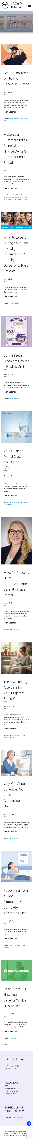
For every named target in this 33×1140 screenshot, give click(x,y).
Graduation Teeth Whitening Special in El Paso (16, 78)
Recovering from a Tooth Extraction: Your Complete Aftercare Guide (16, 902)
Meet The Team (14, 629)
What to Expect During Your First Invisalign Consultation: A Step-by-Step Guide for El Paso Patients (16, 254)
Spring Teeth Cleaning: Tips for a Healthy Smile (16, 361)
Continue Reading (10, 112)
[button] (30, 8)
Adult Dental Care (15, 195)
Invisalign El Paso (14, 303)
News (12, 1135)
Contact (17, 1135)
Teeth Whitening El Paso (21, 199)
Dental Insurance (14, 838)
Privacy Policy (24, 1135)
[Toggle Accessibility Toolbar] (29, 1123)
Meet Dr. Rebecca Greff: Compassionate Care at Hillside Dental (16, 584)
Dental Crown (22, 502)
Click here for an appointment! (14, 1117)
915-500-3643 (12, 1065)
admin (5, 94)
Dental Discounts (14, 118)
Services (6, 1135)
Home (26, 1133)
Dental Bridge (13, 502)
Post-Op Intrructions (15, 735)
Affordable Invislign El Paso (19, 197)
